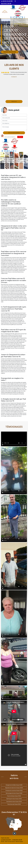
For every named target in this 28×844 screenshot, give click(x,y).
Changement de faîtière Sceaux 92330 (14, 785)
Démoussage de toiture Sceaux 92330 (14, 793)
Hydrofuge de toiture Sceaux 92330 (14, 798)
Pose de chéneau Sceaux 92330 (14, 796)
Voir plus (14, 101)
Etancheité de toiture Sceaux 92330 (14, 801)
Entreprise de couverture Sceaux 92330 (14, 790)
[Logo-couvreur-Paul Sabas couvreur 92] (4, 12)
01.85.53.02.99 (7, 1)
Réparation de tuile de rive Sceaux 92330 (14, 787)
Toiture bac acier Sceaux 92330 (14, 804)
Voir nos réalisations (9, 51)
